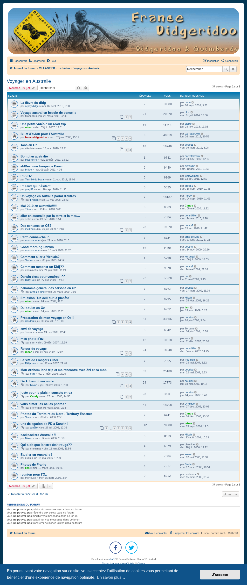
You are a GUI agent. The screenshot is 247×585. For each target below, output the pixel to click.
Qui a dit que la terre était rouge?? (46, 445)
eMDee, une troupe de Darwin (42, 166)
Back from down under (38, 381)
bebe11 (189, 144)
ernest (188, 454)
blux (187, 112)
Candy (189, 205)
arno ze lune (32, 240)
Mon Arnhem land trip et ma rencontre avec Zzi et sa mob (64, 370)
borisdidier (191, 215)
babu (188, 102)
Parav (188, 195)
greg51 (29, 189)
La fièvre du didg (33, 103)
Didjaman (30, 363)
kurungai (190, 256)
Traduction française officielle (118, 563)
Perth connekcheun (35, 237)
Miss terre (31, 159)
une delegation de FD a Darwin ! (44, 424)
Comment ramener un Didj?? (42, 267)
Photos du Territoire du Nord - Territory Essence (56, 414)
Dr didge (190, 403)
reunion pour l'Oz (34, 474)
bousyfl (189, 225)
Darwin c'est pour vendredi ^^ (43, 276)
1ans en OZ (29, 145)
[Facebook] (116, 548)
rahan (28, 127)
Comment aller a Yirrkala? (40, 257)
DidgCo (29, 279)
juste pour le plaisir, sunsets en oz (46, 392)
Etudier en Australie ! (36, 455)
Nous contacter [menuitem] (158, 533)
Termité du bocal (34, 179)
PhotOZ (26, 176)
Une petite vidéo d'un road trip (43, 124)
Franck (34, 199)
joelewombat (192, 175)
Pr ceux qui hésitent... (37, 186)
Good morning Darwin (37, 247)
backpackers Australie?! (38, 435)
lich (187, 307)
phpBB (112, 559)
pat (186, 276)
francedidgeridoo (36, 137)
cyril (32, 373)
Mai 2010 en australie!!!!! (39, 206)
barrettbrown (192, 133)
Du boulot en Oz (33, 308)
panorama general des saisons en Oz (48, 288)
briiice (28, 169)
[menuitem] (36, 61)
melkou (29, 229)
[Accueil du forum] (123, 31)
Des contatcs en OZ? (36, 226)
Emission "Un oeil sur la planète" (45, 298)
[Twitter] (131, 548)
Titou (28, 209)
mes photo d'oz (32, 339)
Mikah (188, 297)
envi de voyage (32, 329)
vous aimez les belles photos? (43, 404)
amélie (34, 427)
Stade (28, 417)
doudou (189, 287)
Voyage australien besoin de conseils (48, 112)
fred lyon (190, 359)
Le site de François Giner (39, 360)
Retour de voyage (34, 348)
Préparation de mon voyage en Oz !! (47, 318)
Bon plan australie (34, 156)
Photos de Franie (33, 464)
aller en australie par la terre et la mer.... (50, 216)
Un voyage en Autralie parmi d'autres (48, 196)
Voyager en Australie (29, 81)
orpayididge (32, 106)
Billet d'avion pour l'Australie (42, 134)
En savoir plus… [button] (111, 577)
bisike (188, 123)
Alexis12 (190, 165)
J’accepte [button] (220, 575)
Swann (29, 260)
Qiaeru (141, 563)
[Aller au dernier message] (192, 102)
